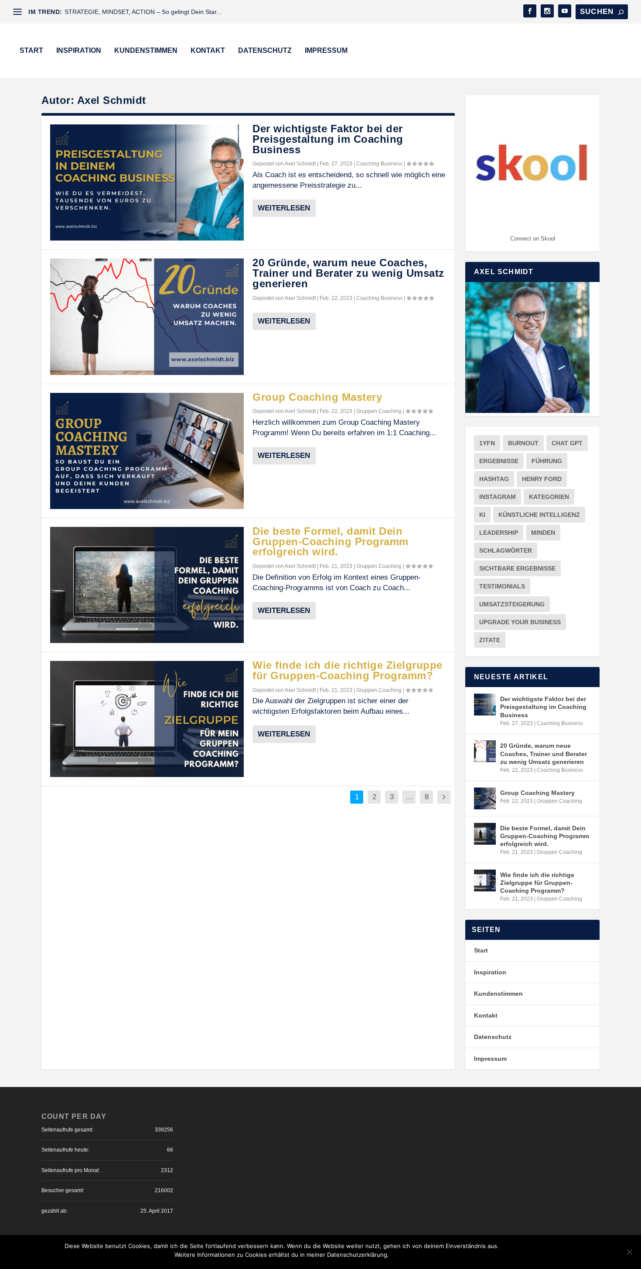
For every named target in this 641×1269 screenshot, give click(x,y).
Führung (547, 460)
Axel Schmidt (300, 164)
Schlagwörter (505, 550)
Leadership (498, 532)
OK (512, 1254)
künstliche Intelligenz (539, 514)
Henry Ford (542, 478)
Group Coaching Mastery (317, 397)
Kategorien (549, 496)
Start (31, 50)
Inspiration (78, 50)
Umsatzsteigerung (512, 604)
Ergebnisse (498, 460)
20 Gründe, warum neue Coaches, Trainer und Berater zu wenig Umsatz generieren (348, 273)
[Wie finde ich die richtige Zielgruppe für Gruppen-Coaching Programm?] (147, 719)
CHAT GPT (567, 443)
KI (482, 514)
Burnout (523, 443)
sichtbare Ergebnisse (517, 568)
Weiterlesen (284, 208)
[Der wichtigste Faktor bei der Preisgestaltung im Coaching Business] (147, 182)
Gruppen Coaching (379, 411)
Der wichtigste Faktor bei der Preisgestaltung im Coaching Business (327, 139)
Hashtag (494, 478)
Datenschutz (265, 50)
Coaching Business (379, 164)
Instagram (497, 496)
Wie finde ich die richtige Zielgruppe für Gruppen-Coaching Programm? (347, 670)
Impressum (326, 50)
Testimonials (502, 586)
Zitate (489, 639)
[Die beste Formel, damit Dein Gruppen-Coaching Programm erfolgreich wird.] (147, 585)
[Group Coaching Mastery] (147, 451)
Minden (543, 532)
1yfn (487, 443)
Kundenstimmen (145, 50)
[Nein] (629, 1252)
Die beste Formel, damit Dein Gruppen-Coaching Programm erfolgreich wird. (330, 541)
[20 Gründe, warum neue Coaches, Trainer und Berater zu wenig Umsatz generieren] (147, 316)
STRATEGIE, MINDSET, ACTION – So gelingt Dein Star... (143, 11)
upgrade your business (520, 622)
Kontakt (208, 50)
